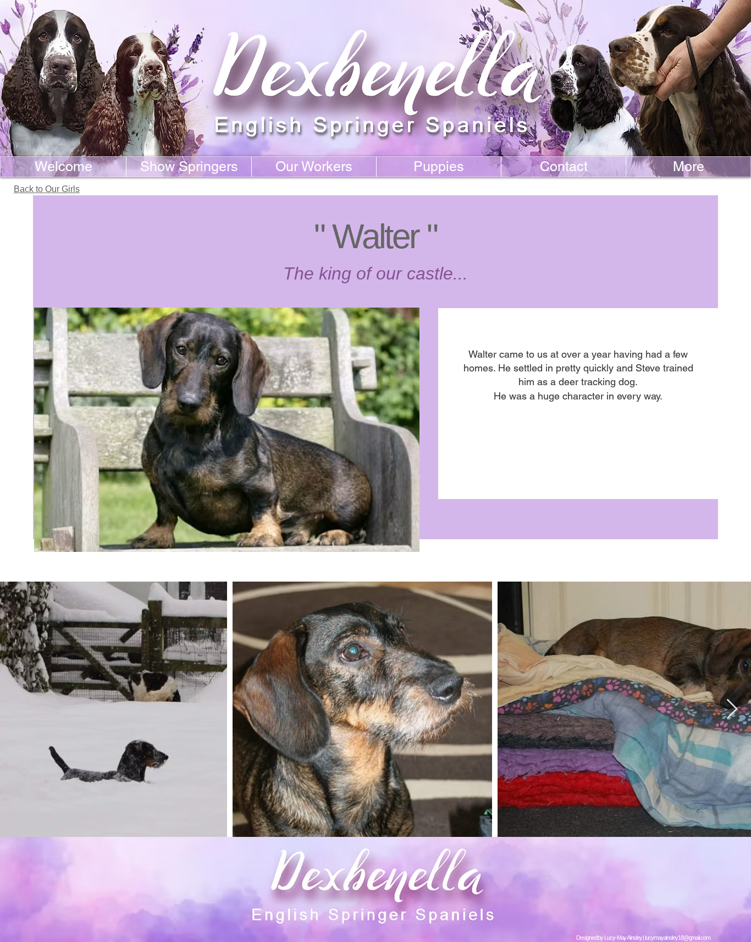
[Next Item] (732, 709)
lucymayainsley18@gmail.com (677, 937)
